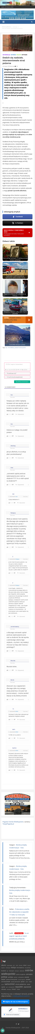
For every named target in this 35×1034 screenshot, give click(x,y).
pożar (23, 981)
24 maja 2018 (6, 66)
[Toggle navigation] (3, 22)
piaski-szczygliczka (20, 974)
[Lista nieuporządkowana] (16, 370)
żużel (18, 989)
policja (4, 977)
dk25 (17, 965)
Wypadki (24, 55)
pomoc (16, 977)
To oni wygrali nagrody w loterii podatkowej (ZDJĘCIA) (19, 936)
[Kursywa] (8, 370)
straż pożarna (20, 984)
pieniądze (29, 974)
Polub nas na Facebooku (12, 1014)
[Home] (6, 26)
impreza (3, 967)
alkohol (3, 965)
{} (24, 369)
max (16, 496)
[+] (26, 369)
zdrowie (3, 989)
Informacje (6, 55)
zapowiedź (27, 987)
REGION (18, 55)
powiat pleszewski (15, 981)
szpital (3, 987)
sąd (7, 987)
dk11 (14, 965)
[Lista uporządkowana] (14, 370)
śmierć (14, 989)
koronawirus (20, 967)
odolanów (22, 971)
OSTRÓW (13, 55)
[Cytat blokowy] (18, 370)
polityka (10, 977)
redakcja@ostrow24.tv (21, 996)
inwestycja (8, 967)
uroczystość (11, 987)
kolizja (13, 967)
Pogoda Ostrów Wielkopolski (13, 822)
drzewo (20, 965)
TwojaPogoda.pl (8, 824)
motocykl (11, 971)
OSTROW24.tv (23, 1009)
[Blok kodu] (20, 370)
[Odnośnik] (22, 370)
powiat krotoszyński (20, 347)
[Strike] (12, 370)
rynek (2, 984)
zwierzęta (9, 989)
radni (26, 981)
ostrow (12, 66)
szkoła (28, 984)
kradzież (3, 971)
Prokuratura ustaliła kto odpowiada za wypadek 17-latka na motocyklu (19, 912)
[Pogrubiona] (6, 370)
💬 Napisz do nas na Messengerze (15, 1002)
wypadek (19, 986)
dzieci (25, 965)
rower (30, 981)
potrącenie (21, 977)
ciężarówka (9, 965)
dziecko (29, 965)
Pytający (17, 559)
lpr (6, 347)
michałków (11, 347)
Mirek (16, 711)
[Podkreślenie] (10, 370)
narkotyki (17, 970)
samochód (10, 984)
